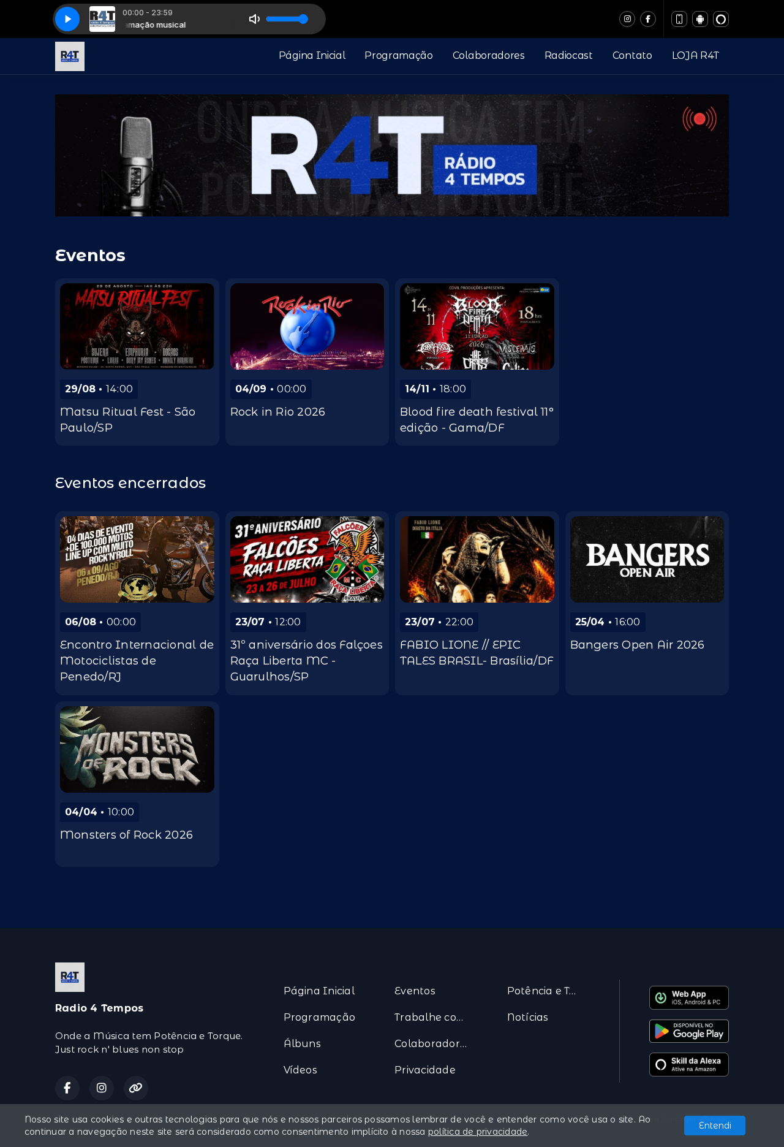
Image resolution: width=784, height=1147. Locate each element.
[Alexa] (721, 19)
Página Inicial (312, 55)
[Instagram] (627, 19)
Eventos (414, 991)
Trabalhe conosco (435, 1017)
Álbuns (302, 1044)
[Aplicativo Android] (700, 19)
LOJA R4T (695, 55)
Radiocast (569, 55)
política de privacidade (478, 1131)
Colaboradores (489, 55)
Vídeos (300, 1070)
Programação (398, 55)
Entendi (715, 1125)
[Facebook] (648, 19)
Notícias (528, 1017)
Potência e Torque (548, 991)
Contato (632, 55)
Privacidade (425, 1070)
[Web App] (679, 19)
